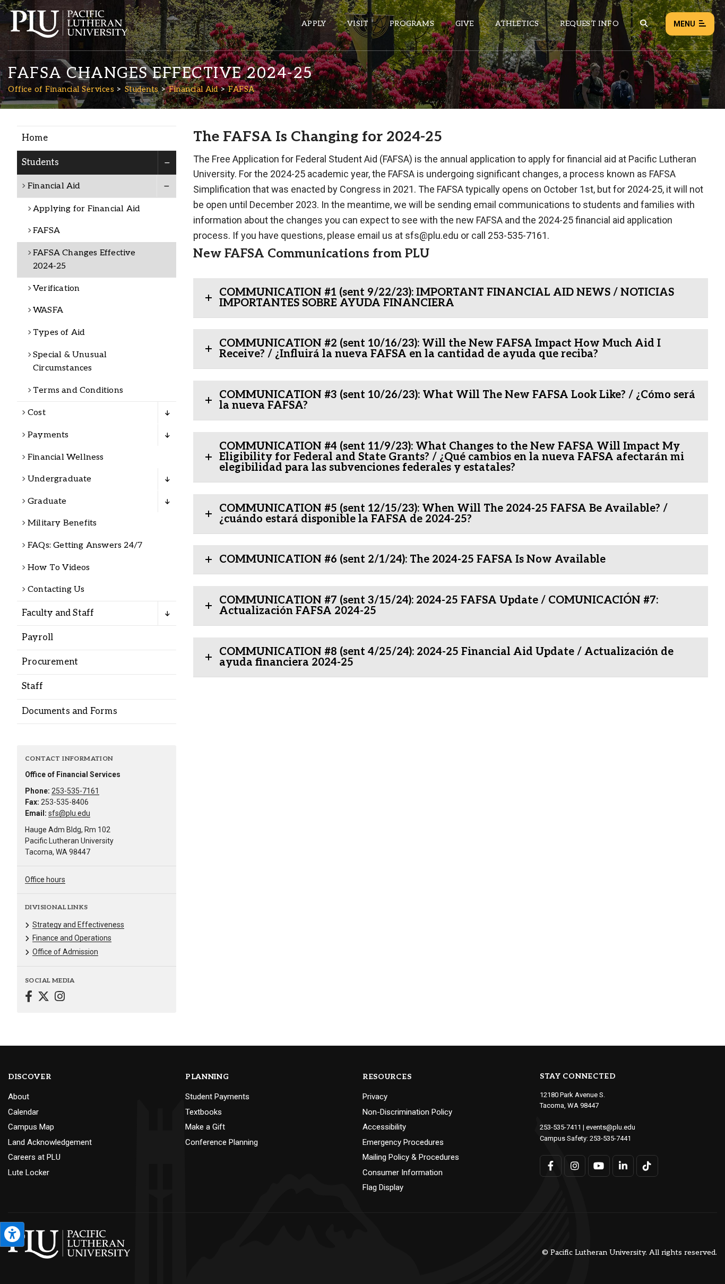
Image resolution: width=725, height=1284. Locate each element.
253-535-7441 (610, 1138)
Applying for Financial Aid (86, 209)
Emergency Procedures (403, 1142)
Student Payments (217, 1096)
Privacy (374, 1096)
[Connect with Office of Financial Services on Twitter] (43, 998)
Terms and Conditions (78, 390)
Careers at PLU (34, 1157)
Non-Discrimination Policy (407, 1112)
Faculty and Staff (58, 613)
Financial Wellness (66, 457)
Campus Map (31, 1127)
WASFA (48, 310)
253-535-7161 (75, 791)
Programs (412, 23)
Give (464, 23)
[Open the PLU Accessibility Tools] (12, 1234)
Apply (313, 23)
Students (142, 89)
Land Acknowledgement (50, 1142)
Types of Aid (59, 333)
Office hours (45, 879)
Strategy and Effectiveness (78, 924)
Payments (48, 435)
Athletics (517, 23)
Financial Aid (193, 89)
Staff (32, 686)
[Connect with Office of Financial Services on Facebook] (28, 998)
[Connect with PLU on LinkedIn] (623, 1166)
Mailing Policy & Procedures (410, 1157)
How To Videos (59, 568)
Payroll (37, 637)
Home (35, 138)
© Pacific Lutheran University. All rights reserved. (629, 1253)
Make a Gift (205, 1127)
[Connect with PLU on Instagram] (575, 1166)
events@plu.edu (610, 1127)
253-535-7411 (560, 1127)
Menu (684, 24)
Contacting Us (56, 589)
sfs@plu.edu (69, 813)
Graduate (47, 501)
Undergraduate (60, 479)
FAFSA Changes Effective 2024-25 (84, 260)
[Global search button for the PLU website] (644, 24)
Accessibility (384, 1127)
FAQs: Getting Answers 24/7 (85, 545)
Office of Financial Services (61, 89)
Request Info (589, 23)
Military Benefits (62, 523)
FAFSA (241, 89)
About (18, 1096)
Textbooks (203, 1112)
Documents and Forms (69, 711)
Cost (37, 413)
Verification (56, 288)
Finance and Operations (71, 938)
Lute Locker (28, 1172)
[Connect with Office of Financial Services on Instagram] (60, 998)
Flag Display (382, 1187)
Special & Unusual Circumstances (70, 362)
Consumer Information (402, 1172)
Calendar (23, 1112)
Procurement (50, 662)
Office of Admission (65, 951)
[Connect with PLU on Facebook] (551, 1166)
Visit (357, 23)
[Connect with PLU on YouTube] (599, 1166)
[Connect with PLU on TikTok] (647, 1166)
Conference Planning (221, 1142)
